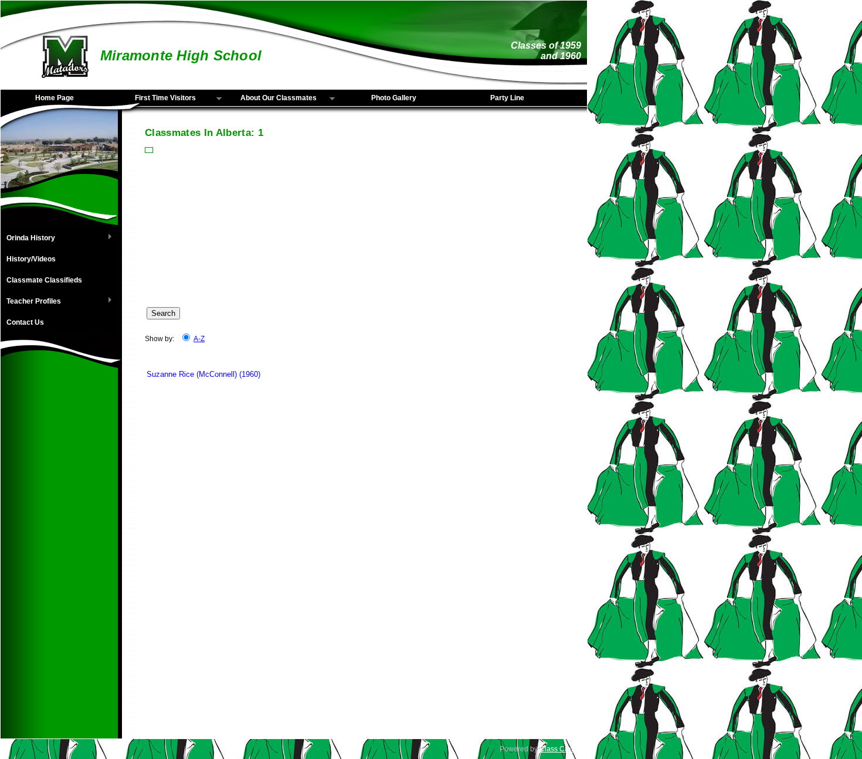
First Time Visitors (155, 98)
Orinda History (28, 238)
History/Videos (31, 259)
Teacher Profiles (31, 302)
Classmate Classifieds (44, 280)
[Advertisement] (59, 562)
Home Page (54, 98)
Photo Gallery (393, 98)
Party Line (507, 98)
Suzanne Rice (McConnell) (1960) (203, 374)
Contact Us (25, 322)
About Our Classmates (272, 98)
